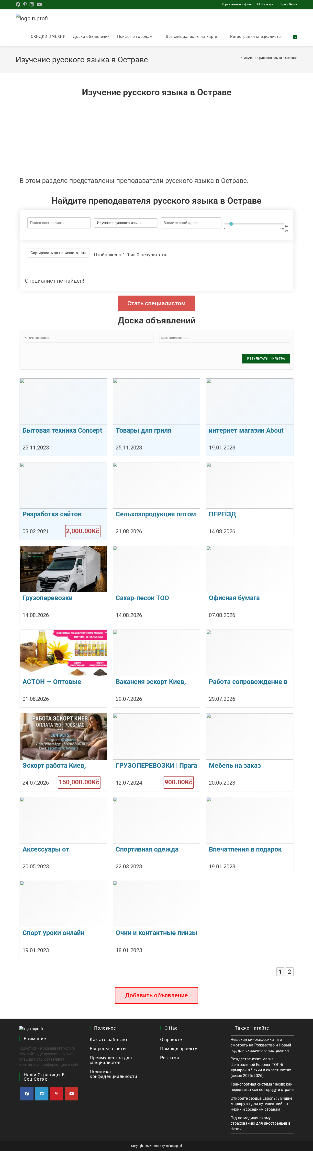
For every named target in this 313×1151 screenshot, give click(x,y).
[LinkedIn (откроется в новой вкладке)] (31, 4)
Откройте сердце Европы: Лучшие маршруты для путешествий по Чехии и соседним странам (261, 1104)
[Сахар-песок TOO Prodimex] (156, 585)
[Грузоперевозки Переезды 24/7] (63, 585)
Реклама (169, 1057)
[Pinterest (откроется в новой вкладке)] (25, 4)
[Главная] (238, 58)
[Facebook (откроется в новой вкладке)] (19, 4)
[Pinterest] (56, 1093)
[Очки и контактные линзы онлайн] (156, 920)
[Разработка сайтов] (63, 501)
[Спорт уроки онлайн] (63, 920)
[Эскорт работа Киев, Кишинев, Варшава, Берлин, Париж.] (63, 752)
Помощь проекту (178, 1048)
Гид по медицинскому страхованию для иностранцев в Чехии (261, 1123)
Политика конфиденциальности (113, 1074)
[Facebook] (27, 1093)
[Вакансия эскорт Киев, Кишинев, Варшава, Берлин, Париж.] (156, 668)
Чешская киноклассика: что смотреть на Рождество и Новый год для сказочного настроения (261, 1045)
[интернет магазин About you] (249, 417)
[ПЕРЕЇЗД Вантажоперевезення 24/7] (249, 501)
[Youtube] (71, 1093)
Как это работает (109, 1039)
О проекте (171, 1039)
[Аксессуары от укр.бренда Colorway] (63, 836)
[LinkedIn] (41, 1093)
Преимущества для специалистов (111, 1060)
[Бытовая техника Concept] (63, 417)
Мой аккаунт (266, 4)
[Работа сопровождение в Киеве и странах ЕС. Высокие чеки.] (249, 668)
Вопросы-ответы (108, 1048)
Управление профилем (238, 4)
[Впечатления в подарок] (249, 836)
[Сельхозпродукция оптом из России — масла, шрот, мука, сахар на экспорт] (156, 501)
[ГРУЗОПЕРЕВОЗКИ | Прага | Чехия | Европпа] (156, 752)
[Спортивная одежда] (156, 836)
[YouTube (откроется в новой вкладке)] (39, 4)
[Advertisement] (156, 136)
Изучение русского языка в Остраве (270, 58)
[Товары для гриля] (156, 417)
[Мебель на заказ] (249, 752)
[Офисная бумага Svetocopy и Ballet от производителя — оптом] (249, 585)
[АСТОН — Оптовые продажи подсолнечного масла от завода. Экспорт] (63, 668)
